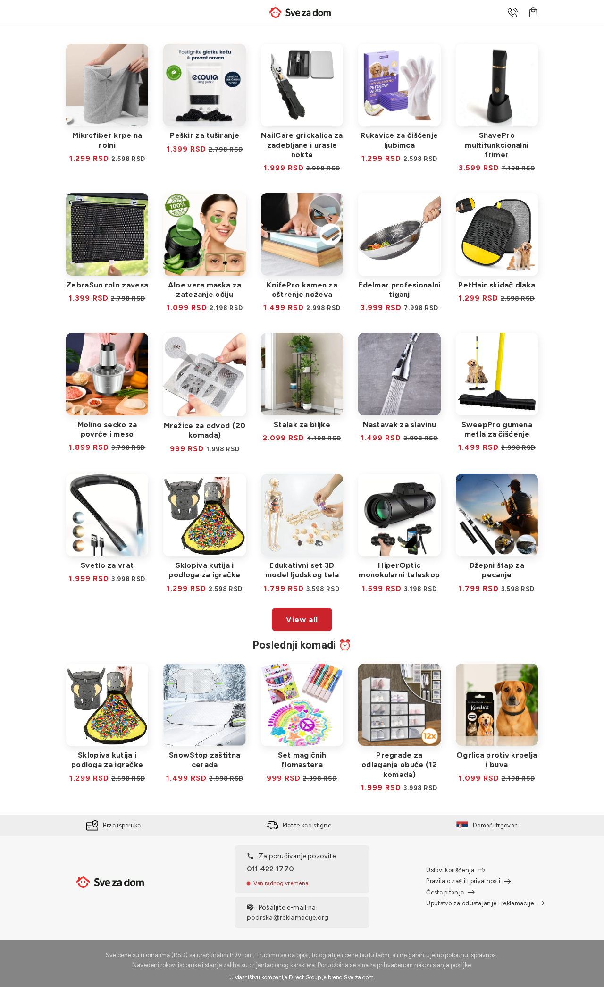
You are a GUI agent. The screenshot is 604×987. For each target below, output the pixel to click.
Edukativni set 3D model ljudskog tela (302, 570)
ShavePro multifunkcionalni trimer (496, 145)
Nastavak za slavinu (399, 424)
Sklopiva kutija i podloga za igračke (204, 570)
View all (302, 619)
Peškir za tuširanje (204, 135)
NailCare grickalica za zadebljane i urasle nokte (302, 145)
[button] (533, 12)
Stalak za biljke (302, 424)
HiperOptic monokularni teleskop (399, 570)
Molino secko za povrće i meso (107, 429)
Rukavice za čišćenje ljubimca (399, 140)
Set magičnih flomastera (302, 760)
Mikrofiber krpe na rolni (107, 140)
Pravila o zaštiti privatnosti (463, 881)
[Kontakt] (512, 12)
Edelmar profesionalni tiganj (399, 289)
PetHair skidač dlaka (496, 284)
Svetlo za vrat (107, 565)
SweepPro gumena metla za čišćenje (497, 429)
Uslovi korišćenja (450, 870)
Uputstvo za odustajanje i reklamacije (480, 903)
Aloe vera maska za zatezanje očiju (204, 289)
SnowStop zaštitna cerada (204, 760)
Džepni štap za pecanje (497, 570)
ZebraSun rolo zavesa (107, 284)
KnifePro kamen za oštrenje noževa (302, 289)
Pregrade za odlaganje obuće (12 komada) (399, 764)
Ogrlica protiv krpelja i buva (496, 760)
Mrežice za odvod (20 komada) (204, 430)
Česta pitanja (445, 892)
